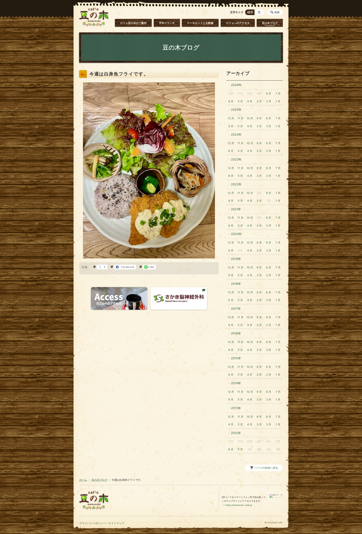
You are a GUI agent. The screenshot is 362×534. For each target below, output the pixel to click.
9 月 (259, 118)
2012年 (236, 433)
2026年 (236, 85)
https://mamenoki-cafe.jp (238, 505)
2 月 (268, 101)
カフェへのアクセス (238, 23)
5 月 (240, 101)
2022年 (236, 184)
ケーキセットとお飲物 (200, 23)
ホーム (83, 479)
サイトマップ (116, 523)
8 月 (268, 93)
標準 (250, 12)
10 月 (250, 118)
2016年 (236, 333)
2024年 (236, 134)
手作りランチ (167, 23)
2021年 (236, 209)
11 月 (240, 118)
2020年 (236, 234)
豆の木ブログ (270, 23)
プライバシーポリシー (92, 523)
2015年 (236, 358)
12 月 (231, 118)
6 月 (230, 101)
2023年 (236, 159)
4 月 (249, 101)
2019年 (236, 259)
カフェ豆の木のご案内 (133, 23)
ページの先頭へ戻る (266, 467)
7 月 (278, 93)
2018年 (236, 284)
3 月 (259, 101)
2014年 (236, 383)
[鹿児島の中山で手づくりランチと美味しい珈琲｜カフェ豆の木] (94, 17)
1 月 (278, 101)
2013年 (236, 408)
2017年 (236, 308)
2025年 (236, 109)
